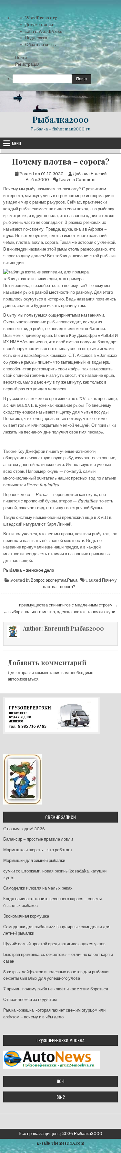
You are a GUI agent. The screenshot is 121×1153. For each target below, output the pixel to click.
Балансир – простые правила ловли (38, 839)
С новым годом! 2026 (24, 828)
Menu (16, 143)
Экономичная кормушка (26, 916)
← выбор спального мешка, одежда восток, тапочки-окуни (59, 611)
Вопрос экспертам (48, 580)
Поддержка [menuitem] (36, 37)
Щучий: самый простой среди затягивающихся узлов (54, 943)
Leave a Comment (77, 179)
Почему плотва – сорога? (60, 161)
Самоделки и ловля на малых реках (38, 888)
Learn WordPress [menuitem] (43, 31)
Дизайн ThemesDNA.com (60, 1143)
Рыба (72, 580)
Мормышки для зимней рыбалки (34, 860)
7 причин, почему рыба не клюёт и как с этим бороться (55, 988)
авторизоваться (23, 679)
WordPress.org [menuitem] (41, 17)
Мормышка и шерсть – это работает (37, 849)
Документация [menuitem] (39, 24)
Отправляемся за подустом (30, 999)
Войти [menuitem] (21, 57)
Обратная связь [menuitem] (40, 44)
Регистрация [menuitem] (27, 64)
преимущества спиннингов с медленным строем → (68, 605)
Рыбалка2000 (60, 119)
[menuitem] (67, 79)
